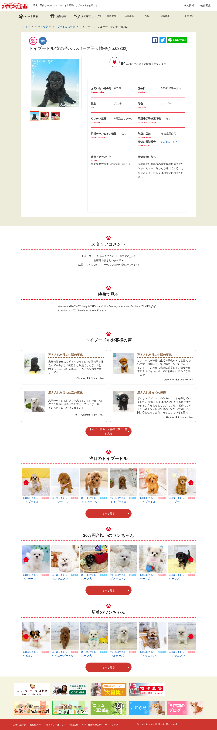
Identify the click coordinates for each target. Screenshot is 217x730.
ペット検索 (41, 26)
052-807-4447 (169, 142)
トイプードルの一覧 (63, 26)
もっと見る (108, 513)
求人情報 (189, 5)
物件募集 (205, 5)
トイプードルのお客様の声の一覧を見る (108, 431)
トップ (26, 26)
